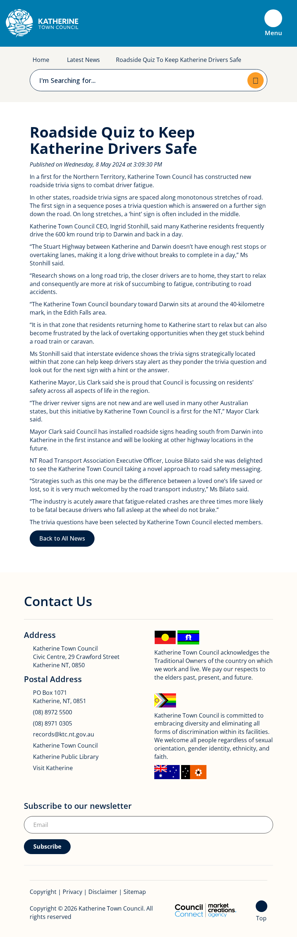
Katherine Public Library (66, 757)
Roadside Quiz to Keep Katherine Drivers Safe (178, 60)
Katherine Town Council (65, 745)
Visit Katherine (53, 768)
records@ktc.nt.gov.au (63, 734)
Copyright (43, 892)
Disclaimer (102, 892)
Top (261, 918)
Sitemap (135, 892)
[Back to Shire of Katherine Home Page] (42, 23)
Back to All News (62, 538)
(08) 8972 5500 (52, 712)
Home (41, 60)
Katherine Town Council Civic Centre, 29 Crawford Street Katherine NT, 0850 (76, 656)
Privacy (72, 892)
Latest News (83, 60)
